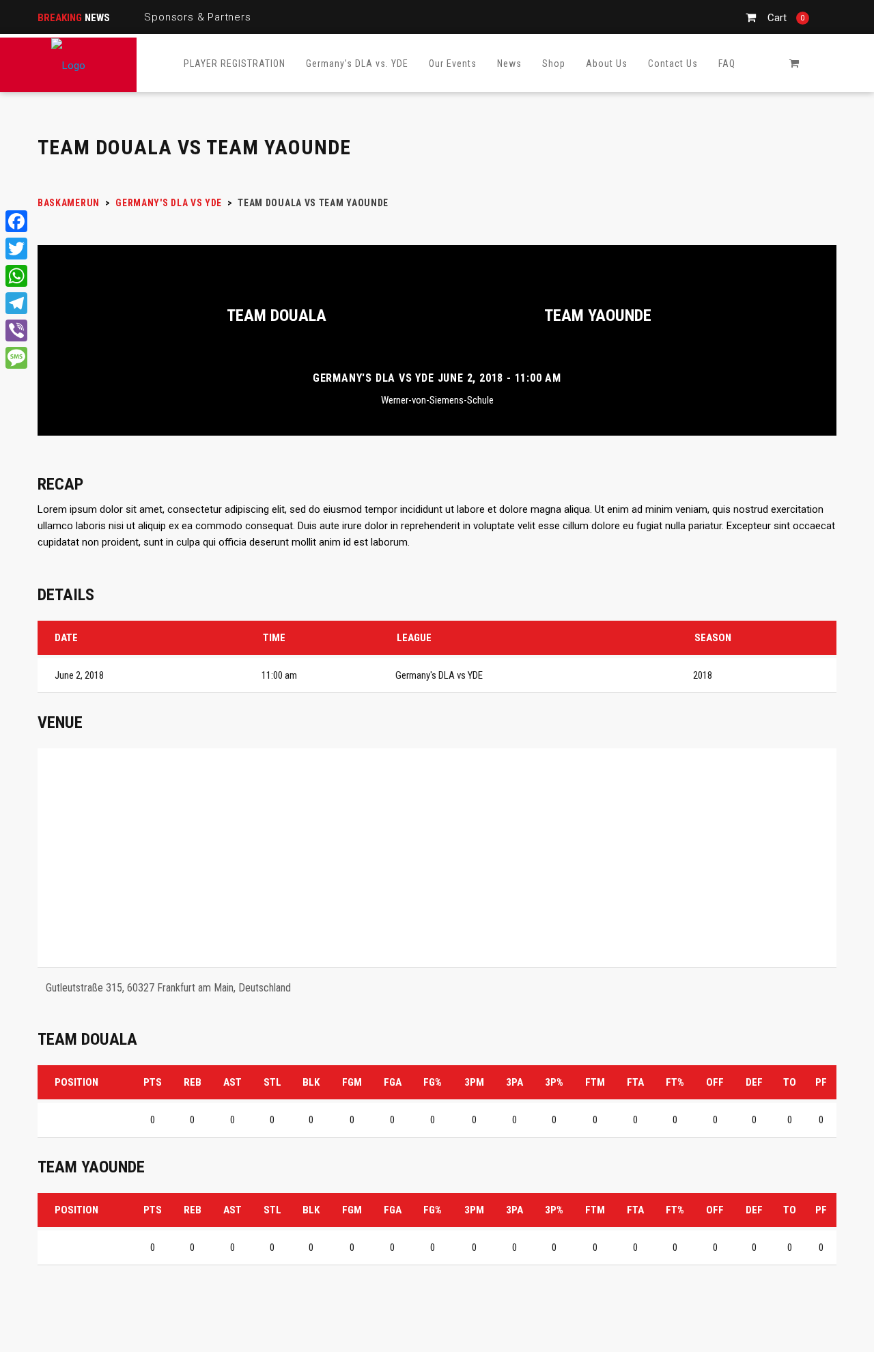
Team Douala (276, 315)
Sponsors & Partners (197, 17)
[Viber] (16, 330)
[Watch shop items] (794, 63)
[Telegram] (16, 303)
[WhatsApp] (16, 276)
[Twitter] (16, 248)
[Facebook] (16, 221)
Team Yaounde (597, 315)
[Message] (16, 357)
